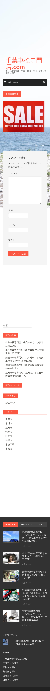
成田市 (8, 427)
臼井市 (8, 436)
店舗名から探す (10, 675)
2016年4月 (10, 402)
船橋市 (8, 440)
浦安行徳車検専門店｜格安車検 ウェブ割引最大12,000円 (34, 574)
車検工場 (9, 444)
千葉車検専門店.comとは (15, 658)
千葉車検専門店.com (24, 63)
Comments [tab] (26, 524)
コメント (12, 173)
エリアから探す (10, 663)
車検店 (8, 448)
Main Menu (13, 82)
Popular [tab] (10, 524)
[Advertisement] (25, 26)
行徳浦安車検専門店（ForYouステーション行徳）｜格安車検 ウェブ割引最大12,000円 (34, 536)
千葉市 (8, 419)
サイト (11, 239)
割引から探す (9, 671)
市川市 (8, 423)
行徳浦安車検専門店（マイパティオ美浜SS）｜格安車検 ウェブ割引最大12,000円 (34, 594)
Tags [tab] (39, 524)
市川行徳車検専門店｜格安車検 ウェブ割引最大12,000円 (34, 556)
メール (11, 225)
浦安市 (8, 431)
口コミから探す (10, 680)
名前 (10, 210)
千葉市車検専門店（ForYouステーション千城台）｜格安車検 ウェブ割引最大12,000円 (34, 615)
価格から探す (9, 667)
